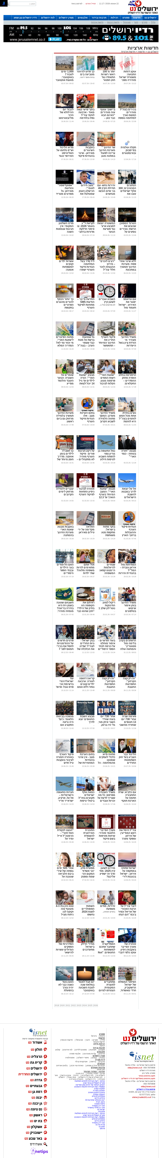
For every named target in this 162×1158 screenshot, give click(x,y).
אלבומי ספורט (75, 1054)
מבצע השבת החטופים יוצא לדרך (86, 719)
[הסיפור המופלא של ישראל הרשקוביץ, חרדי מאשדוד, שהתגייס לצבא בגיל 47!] (127, 980)
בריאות (93, 1061)
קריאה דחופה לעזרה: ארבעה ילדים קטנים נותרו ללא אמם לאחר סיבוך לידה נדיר (85, 685)
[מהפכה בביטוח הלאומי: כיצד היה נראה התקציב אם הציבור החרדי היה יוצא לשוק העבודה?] (65, 714)
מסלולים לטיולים (98, 1096)
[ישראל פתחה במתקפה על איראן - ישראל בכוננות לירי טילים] (127, 866)
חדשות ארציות (97, 22)
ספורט (125, 17)
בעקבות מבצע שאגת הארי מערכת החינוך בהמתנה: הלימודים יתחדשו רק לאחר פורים (65, 535)
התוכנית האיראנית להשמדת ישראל (88, 834)
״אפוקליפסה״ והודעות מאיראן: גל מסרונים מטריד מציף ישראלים (65, 191)
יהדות (76, 1075)
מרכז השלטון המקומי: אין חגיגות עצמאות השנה (65, 227)
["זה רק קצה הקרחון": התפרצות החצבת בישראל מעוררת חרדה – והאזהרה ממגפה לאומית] (127, 676)
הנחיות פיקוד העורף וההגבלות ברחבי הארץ (128, 531)
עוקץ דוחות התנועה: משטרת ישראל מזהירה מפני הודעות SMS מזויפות (127, 78)
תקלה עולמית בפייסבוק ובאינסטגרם (128, 150)
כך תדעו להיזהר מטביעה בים (85, 73)
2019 (57, 1005)
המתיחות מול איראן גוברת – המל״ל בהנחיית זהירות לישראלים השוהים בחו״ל (127, 571)
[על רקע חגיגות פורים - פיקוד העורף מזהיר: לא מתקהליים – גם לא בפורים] (85, 449)
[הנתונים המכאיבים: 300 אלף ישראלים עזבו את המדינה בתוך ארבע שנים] (127, 183)
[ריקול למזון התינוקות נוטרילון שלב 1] (106, 600)
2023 (79, 1005)
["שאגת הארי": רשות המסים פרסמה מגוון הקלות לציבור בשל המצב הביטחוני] (106, 373)
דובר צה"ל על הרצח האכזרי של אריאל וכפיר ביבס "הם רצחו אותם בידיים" (127, 912)
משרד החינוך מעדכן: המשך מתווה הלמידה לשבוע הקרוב (107, 417)
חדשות (137, 17)
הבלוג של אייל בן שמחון (95, 1065)
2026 (95, 1005)
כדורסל (94, 1036)
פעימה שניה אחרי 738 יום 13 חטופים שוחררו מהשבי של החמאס (127, 722)
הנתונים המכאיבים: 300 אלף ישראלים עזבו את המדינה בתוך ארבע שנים (127, 192)
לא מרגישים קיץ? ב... (107, 305)
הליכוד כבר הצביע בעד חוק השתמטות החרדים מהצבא (127, 760)
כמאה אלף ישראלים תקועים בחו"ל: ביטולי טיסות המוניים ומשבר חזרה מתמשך (85, 799)
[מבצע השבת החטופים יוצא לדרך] (85, 714)
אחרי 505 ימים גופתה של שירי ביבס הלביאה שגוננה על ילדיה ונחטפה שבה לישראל (65, 875)
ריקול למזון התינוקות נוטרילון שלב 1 (107, 605)
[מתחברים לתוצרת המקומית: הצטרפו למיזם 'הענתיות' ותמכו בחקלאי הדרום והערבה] (106, 980)
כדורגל (102, 1036)
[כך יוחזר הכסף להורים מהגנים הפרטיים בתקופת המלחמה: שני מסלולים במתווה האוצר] (65, 297)
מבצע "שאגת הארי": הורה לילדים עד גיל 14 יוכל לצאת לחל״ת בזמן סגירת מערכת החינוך (86, 383)
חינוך (136, 22)
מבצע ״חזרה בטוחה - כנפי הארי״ (128, 453)
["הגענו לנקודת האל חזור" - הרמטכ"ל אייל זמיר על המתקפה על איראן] (65, 828)
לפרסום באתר (76, 4)
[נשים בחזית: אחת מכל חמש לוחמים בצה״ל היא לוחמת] (127, 411)
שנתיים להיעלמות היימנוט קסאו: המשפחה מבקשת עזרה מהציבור (107, 571)
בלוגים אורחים (62, 1065)
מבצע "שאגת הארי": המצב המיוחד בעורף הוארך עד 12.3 (107, 493)
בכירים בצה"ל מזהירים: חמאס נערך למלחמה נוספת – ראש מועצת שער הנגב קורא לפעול (127, 118)
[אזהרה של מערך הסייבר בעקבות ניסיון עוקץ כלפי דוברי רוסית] (127, 942)
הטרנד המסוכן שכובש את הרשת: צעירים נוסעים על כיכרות (128, 229)
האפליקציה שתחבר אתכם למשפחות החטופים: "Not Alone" (106, 950)
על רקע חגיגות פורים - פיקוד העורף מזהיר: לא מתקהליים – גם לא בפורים (85, 456)
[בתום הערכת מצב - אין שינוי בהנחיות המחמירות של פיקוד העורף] (85, 752)
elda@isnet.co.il (135, 1068)
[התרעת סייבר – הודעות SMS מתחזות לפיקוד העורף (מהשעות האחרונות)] (85, 297)
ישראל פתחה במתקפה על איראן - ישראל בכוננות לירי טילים (128, 874)
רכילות (114, 17)
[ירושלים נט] (137, 1045)
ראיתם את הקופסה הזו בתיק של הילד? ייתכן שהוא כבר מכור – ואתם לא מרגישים (85, 609)
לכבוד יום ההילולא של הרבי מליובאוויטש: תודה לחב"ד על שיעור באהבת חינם (65, 118)
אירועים (102, 1054)
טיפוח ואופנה (99, 1104)
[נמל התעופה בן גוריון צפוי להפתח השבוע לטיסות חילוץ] (106, 449)
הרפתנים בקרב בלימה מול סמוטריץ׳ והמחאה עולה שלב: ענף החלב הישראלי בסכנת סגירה (127, 649)
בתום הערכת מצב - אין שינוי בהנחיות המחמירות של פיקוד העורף (86, 760)
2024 (84, 1005)
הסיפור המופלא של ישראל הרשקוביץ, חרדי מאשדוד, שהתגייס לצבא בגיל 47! (127, 989)
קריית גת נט (100, 1125)
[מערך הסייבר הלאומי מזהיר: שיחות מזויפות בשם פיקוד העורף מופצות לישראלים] (106, 828)
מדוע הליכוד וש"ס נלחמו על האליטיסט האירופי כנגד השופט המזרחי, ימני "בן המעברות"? (65, 156)
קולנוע (57, 1050)
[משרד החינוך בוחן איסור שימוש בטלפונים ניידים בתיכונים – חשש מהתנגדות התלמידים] (127, 600)
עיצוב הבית (100, 1102)
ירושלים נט (150, 17)
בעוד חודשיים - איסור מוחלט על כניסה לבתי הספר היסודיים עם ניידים (106, 646)
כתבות (102, 1058)
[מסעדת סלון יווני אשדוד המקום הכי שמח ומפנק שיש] (85, 866)
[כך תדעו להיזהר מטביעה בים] (85, 69)
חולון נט (101, 1126)
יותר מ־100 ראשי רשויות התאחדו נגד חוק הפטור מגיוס (108, 77)
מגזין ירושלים (66, 17)
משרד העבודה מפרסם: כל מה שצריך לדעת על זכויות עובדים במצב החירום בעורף (106, 799)
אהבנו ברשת (66, 1075)
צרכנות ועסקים (98, 1067)
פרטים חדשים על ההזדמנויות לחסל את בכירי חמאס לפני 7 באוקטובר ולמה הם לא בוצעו (65, 647)
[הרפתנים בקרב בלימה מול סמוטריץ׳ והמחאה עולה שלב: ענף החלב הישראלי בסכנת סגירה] (127, 638)
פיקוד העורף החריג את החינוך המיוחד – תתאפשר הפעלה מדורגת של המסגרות (106, 344)
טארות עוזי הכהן (77, 1065)
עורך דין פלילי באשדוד (96, 1107)
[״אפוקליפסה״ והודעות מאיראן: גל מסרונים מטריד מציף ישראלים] (65, 183)
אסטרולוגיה (70, 1058)
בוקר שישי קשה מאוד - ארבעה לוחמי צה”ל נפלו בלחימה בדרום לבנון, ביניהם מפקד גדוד (85, 118)
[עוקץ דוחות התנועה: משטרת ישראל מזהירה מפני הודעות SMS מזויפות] (127, 69)
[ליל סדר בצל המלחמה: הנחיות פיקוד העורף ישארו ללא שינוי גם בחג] (85, 259)
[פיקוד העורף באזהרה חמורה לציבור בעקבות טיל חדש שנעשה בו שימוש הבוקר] (65, 752)
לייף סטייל (100, 1059)
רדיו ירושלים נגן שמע (25, 17)
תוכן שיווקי (101, 1069)
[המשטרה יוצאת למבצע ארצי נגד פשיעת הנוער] (106, 221)
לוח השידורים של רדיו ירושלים (90, 1077)
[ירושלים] (142, 14)
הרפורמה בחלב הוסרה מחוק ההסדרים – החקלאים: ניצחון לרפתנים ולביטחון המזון (127, 382)
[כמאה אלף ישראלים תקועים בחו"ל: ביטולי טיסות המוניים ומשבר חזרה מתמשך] (85, 790)
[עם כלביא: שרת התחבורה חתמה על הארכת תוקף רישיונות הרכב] (127, 790)
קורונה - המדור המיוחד (94, 1071)
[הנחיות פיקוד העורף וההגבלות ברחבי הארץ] (127, 525)
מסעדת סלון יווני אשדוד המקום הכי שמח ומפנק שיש (87, 874)
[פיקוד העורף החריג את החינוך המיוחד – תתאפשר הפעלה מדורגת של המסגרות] (106, 335)
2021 (68, 1005)
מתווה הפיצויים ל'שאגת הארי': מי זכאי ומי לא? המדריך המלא (65, 341)
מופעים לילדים (81, 1050)
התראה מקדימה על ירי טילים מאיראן (86, 529)
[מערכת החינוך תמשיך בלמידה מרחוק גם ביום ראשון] (65, 411)
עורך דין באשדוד (98, 1106)
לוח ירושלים (48, 17)
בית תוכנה (80, 1073)
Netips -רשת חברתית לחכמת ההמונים (89, 1087)
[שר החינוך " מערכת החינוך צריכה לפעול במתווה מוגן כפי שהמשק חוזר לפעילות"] (106, 145)
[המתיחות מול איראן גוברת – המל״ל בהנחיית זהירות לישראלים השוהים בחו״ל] (127, 563)
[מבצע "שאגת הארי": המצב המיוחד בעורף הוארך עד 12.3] (106, 487)
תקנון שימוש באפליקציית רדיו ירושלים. (138, 1078)
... (135, 156)
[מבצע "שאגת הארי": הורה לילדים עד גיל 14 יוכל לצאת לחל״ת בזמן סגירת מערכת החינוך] (85, 373)
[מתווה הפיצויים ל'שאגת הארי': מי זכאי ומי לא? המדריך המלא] (65, 335)
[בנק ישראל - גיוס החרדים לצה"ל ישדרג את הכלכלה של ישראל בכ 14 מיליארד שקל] (85, 638)
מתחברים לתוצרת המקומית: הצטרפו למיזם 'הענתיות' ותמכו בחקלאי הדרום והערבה (106, 990)
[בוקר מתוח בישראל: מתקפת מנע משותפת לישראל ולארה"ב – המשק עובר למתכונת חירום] (106, 525)
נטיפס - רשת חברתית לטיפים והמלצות (90, 1081)
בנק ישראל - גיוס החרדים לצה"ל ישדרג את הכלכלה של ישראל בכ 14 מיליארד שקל (85, 647)
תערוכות (93, 1050)
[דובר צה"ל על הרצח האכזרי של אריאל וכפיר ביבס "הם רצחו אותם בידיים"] (127, 904)
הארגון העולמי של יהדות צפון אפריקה (90, 1085)
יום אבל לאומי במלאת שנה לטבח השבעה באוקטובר (86, 986)
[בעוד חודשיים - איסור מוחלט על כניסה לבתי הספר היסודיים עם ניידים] (106, 638)
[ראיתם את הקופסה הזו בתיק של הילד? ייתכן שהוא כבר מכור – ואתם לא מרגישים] (85, 600)
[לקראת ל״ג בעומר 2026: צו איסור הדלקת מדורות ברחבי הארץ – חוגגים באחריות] (85, 221)
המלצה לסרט (99, 1089)
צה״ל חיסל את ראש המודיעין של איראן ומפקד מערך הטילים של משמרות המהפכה (127, 839)
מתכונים (101, 1111)
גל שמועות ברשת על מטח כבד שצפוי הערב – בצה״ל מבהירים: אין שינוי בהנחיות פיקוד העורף (86, 345)
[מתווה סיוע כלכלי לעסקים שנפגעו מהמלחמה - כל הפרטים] (106, 752)
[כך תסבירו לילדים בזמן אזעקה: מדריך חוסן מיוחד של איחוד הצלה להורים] (65, 449)
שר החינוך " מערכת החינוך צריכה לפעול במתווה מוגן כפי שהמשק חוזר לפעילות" (107, 154)
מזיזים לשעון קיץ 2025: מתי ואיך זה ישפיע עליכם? (107, 872)
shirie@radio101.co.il (141, 1097)
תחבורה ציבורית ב (76, 1079)
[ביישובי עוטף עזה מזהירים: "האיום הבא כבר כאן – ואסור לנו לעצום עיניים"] (106, 107)
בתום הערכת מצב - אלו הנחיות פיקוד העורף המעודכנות (87, 419)
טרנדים (102, 1061)
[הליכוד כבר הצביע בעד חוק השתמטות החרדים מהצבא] (127, 752)
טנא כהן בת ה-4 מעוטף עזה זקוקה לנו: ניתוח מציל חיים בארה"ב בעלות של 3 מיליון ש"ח (65, 914)
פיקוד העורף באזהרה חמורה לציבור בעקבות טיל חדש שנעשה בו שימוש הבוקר (65, 761)
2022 (73, 1005)
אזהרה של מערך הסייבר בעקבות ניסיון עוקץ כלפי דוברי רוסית (127, 950)
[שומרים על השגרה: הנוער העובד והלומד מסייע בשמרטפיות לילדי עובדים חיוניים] (65, 373)
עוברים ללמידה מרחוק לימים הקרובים (65, 491)
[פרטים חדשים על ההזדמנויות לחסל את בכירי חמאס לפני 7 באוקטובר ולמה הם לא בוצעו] (65, 638)
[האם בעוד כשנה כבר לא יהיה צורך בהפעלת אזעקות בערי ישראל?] (65, 980)
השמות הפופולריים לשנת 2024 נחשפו (88, 910)
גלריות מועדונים (90, 1054)
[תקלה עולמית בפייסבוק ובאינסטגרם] (127, 145)
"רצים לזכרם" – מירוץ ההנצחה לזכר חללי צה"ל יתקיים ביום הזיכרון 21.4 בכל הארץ (107, 270)
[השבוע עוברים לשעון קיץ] (106, 297)
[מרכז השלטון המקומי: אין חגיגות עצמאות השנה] (65, 221)
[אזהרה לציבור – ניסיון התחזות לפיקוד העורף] (85, 487)
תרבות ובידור (99, 17)
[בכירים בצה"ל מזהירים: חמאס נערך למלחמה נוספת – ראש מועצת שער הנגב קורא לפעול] (127, 107)
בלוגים (94, 1058)
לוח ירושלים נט (87, 1075)
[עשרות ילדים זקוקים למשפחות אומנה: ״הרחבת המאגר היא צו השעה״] (65, 259)
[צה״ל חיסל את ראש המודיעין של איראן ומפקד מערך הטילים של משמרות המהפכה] (127, 828)
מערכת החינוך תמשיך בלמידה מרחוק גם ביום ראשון (65, 417)
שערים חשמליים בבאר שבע (94, 1083)
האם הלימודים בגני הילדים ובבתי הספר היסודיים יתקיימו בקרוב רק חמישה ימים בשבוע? (65, 573)
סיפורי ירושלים (83, 1058)
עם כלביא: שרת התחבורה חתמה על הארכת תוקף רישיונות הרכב (127, 798)
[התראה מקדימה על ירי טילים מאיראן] (85, 525)
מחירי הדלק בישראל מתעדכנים (87, 947)
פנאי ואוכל (72, 1077)
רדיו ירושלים (91, 1079)
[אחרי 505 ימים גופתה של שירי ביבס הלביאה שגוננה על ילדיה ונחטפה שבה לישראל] (65, 866)
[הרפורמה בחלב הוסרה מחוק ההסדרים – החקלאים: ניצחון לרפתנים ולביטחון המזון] (127, 373)
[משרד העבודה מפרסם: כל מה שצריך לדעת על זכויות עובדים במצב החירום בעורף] (106, 790)
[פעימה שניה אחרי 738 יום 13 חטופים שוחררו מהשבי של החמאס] (127, 714)
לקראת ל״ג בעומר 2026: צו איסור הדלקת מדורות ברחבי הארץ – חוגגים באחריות (85, 230)
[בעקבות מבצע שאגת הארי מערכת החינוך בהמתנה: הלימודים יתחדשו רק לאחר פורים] (65, 525)
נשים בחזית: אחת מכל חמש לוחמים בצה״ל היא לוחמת (127, 417)
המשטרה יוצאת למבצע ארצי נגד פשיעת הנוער (106, 227)
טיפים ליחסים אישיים (96, 1092)
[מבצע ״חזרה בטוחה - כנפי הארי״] (127, 449)
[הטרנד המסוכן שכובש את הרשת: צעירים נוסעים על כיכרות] (127, 221)
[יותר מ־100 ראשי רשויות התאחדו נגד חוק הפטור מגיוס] (106, 69)
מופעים (102, 1050)
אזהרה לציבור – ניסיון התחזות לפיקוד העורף (85, 491)
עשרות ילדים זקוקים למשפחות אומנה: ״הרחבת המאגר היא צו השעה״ (66, 270)
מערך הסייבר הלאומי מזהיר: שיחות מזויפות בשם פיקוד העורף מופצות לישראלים (107, 837)
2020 (62, 1005)
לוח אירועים (67, 1050)
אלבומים (82, 17)
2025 (90, 1005)
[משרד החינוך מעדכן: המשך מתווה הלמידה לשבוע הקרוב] (106, 411)
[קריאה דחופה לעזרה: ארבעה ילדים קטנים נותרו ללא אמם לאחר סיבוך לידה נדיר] (85, 676)
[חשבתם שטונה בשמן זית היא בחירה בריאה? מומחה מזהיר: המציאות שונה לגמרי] (65, 600)
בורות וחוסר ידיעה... (86, 77)
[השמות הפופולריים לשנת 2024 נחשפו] (85, 904)
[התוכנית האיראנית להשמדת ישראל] (85, 828)
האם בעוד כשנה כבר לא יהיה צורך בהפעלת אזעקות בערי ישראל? (66, 989)
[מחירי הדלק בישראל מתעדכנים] (85, 942)
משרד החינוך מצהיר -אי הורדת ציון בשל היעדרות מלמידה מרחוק (127, 343)
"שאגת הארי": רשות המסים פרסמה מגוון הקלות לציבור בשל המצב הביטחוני (107, 382)
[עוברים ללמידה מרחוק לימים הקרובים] (65, 487)
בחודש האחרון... (108, 912)
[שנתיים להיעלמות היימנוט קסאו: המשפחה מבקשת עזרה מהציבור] (106, 563)
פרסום (102, 1128)
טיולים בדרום (99, 1098)
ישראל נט (101, 1109)
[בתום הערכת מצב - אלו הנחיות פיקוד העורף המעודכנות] (85, 411)
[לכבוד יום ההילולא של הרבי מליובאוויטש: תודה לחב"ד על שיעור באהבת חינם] (65, 107)
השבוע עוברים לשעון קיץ (107, 300)
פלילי (153, 22)
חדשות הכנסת (113, 22)
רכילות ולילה (99, 1044)
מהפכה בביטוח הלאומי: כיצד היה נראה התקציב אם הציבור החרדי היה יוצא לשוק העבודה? (65, 725)
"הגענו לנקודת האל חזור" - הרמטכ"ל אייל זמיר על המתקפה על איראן (65, 837)
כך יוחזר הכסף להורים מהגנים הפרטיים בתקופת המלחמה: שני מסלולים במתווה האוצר (65, 308)
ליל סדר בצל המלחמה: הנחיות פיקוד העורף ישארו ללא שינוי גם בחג (87, 268)
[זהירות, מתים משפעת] (106, 904)
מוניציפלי (127, 22)
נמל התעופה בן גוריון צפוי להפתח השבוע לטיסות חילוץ (106, 455)
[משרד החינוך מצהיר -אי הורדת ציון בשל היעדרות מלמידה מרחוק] (127, 335)
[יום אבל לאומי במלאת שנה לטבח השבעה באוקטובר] (85, 980)
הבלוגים (101, 1063)
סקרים (144, 22)
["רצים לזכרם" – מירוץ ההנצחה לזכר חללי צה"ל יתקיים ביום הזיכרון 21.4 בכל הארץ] (106, 259)
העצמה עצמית (99, 1094)
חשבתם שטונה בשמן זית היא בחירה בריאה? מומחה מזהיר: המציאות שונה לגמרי (65, 609)
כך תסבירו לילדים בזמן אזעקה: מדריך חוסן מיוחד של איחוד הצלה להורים (65, 457)
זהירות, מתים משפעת (107, 907)
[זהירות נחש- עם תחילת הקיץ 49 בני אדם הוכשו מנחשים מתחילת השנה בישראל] (106, 183)
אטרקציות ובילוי (81, 1061)
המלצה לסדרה (99, 1090)
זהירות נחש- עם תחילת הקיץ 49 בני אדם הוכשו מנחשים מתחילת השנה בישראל (106, 192)
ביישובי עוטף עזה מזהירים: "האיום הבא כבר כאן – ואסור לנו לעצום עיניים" (107, 116)
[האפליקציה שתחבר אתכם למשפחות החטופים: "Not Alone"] (106, 942)
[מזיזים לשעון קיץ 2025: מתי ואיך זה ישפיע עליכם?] (106, 866)
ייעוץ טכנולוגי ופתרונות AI (95, 1100)
